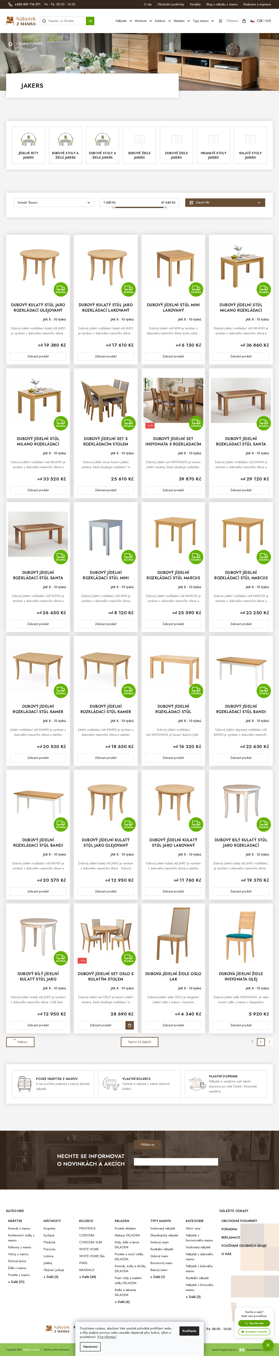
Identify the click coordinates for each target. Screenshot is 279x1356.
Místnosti (52, 1221)
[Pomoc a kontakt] (268, 1345)
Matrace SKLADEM (127, 1235)
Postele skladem (125, 1228)
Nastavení (90, 1346)
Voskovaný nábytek (162, 1228)
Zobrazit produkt (38, 356)
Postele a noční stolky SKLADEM (129, 1256)
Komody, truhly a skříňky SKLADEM (130, 1268)
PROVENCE (87, 1228)
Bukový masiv (158, 1270)
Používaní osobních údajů (244, 1246)
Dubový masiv (159, 1256)
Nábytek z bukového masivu (199, 1268)
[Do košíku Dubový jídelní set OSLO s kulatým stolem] (129, 1025)
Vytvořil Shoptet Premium (224, 1350)
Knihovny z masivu (19, 1247)
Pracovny (49, 1249)
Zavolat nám (256, 1323)
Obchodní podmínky (170, 4)
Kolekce (86, 1221)
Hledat (90, 19)
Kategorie (195, 1221)
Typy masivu (160, 1221)
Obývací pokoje (54, 1270)
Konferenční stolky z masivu (21, 1238)
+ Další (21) (16, 1282)
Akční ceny (193, 1228)
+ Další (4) (122, 1302)
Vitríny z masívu (18, 1254)
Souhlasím (189, 1331)
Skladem (122, 1221)
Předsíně (49, 1242)
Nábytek (15, 1221)
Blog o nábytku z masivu (222, 4)
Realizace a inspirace (257, 4)
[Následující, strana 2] (261, 1042)
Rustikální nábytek (161, 1249)
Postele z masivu (19, 1275)
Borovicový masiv (161, 1263)
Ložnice (48, 1256)
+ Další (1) (157, 1277)
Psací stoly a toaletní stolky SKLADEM (128, 1280)
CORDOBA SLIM (90, 1242)
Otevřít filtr (202, 202)
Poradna (229, 1229)
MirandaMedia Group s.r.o (259, 1350)
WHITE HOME (89, 1249)
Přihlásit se (147, 1144)
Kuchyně (49, 1235)
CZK (260, 21)
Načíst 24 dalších (139, 1042)
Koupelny (49, 1228)
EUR (268, 21)
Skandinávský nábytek (164, 1235)
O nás (148, 4)
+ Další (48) (87, 1277)
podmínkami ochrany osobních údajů (187, 1172)
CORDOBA (87, 1235)
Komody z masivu (19, 1228)
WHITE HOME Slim (92, 1256)
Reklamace (230, 1237)
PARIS (83, 1263)
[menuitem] (124, 21)
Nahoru (22, 1042)
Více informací (106, 1337)
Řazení (33, 202)
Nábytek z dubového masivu (199, 1256)
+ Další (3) (51, 1277)
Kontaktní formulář (256, 1332)
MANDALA (86, 1270)
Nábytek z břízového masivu (199, 1287)
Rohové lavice (17, 1261)
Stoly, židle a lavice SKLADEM (127, 1244)
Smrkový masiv (159, 1242)
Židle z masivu (17, 1268)
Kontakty (195, 4)
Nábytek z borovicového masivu (199, 1238)
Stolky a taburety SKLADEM (125, 1292)
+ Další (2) (193, 1297)
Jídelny (48, 1263)
